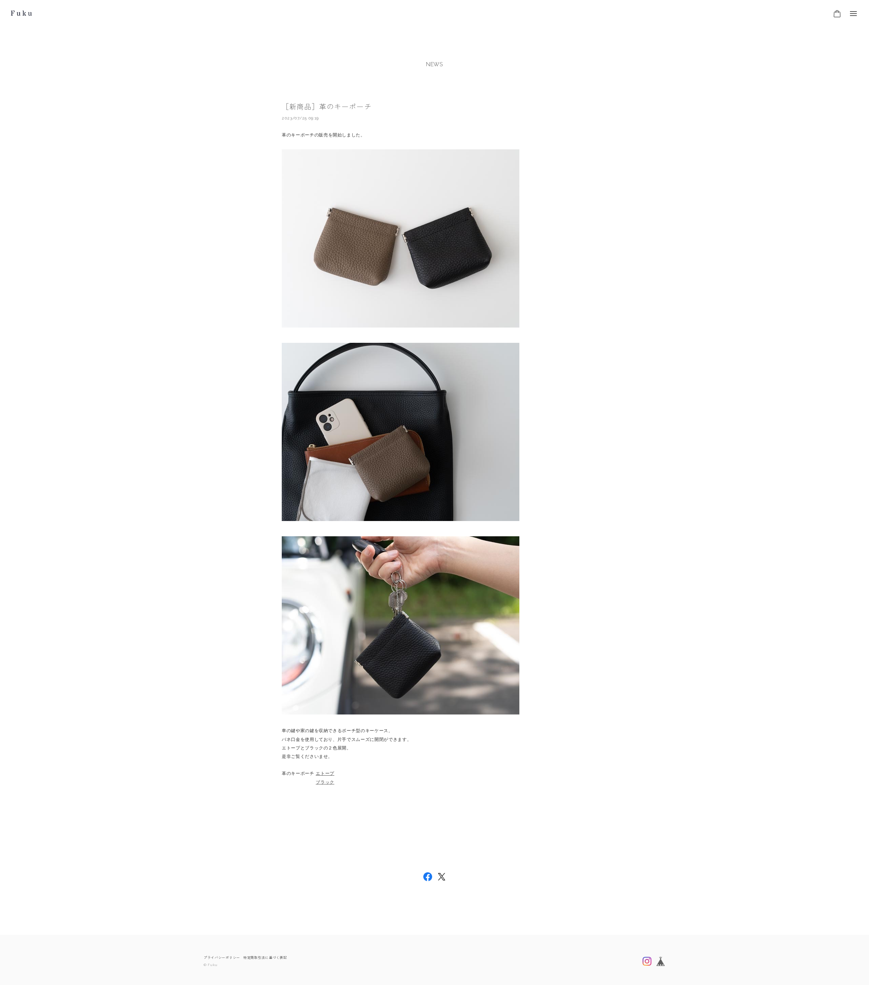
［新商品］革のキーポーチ (327, 107)
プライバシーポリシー (222, 958)
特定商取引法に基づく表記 (265, 958)
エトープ (325, 773)
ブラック (325, 782)
